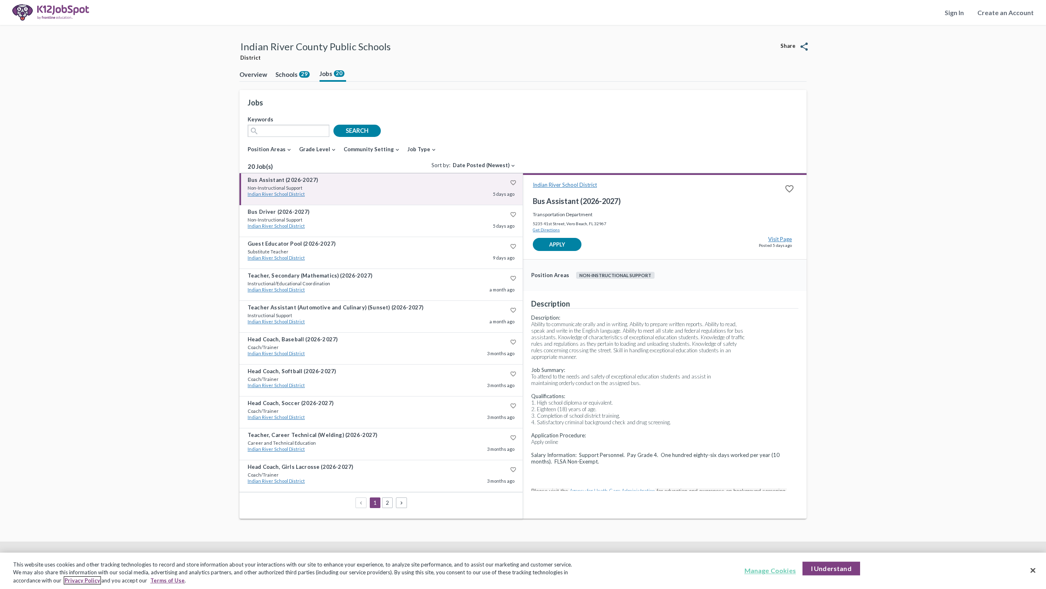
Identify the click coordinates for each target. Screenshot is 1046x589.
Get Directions (546, 230)
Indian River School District (276, 194)
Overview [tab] (253, 74)
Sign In (954, 12)
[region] (523, 571)
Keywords (260, 119)
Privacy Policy (82, 580)
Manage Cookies (770, 570)
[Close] (1033, 570)
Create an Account (1005, 12)
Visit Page (780, 239)
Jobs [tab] (331, 73)
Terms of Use (167, 580)
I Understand (831, 568)
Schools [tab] (291, 74)
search (357, 130)
